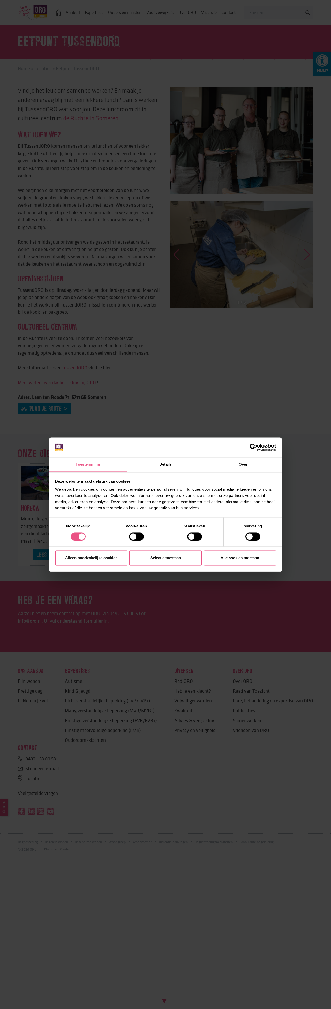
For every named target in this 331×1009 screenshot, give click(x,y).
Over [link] (243, 464)
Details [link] (165, 464)
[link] (253, 447)
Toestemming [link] (88, 464)
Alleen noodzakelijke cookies (91, 558)
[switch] (136, 536)
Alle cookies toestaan (240, 558)
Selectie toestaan (165, 558)
